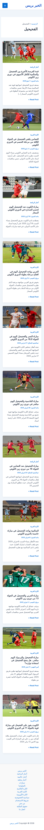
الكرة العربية (34, 135)
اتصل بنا (22, 809)
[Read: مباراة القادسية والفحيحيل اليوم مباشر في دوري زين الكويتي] (22, 382)
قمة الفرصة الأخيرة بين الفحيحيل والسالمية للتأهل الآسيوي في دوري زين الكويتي (23, 74)
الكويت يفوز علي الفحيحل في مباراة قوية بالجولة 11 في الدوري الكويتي (22, 726)
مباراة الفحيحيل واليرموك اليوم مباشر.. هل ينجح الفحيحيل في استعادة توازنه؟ (25, 660)
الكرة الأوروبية (22, 794)
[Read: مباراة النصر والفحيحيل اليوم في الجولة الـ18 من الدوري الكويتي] (22, 317)
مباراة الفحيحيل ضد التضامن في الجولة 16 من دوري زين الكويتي (24, 467)
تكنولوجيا (22, 786)
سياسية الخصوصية (22, 797)
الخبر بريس (33, 5)
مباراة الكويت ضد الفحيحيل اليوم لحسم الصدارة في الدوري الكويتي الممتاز (23, 209)
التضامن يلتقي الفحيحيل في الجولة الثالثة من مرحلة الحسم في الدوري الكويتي (23, 142)
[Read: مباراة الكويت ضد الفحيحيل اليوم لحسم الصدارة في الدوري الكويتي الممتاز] (22, 187)
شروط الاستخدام (22, 800)
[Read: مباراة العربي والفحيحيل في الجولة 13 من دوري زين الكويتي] (22, 576)
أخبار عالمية (22, 777)
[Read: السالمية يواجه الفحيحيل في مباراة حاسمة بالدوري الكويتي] (22, 511)
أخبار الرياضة (34, 67)
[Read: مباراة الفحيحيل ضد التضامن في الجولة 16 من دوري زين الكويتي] (22, 446)
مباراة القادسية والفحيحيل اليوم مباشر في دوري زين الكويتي (24, 402)
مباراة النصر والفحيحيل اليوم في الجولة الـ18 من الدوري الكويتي (24, 338)
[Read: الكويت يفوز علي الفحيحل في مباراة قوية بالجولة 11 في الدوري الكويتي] (22, 705)
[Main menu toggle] (5, 5)
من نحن (22, 803)
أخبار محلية (22, 780)
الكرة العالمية (22, 789)
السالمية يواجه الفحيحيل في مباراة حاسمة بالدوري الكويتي (23, 532)
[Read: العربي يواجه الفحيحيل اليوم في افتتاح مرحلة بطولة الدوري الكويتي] (22, 252)
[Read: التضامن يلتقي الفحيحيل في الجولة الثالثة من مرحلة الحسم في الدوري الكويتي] (22, 119)
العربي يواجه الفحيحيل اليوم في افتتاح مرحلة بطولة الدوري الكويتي (23, 273)
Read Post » (33, 99)
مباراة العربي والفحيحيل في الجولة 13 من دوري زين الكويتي (23, 597)
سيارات (22, 783)
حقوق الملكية (22, 806)
